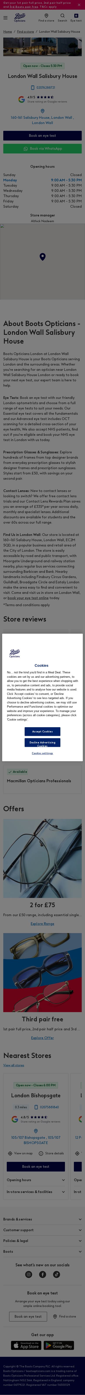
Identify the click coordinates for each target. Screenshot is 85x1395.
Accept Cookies (42, 731)
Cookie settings (42, 753)
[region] (42, 697)
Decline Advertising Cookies (43, 744)
